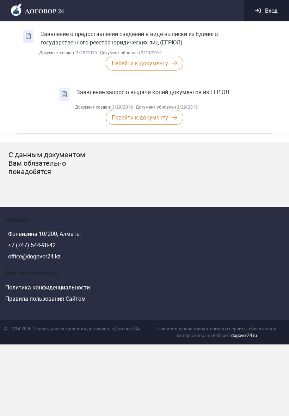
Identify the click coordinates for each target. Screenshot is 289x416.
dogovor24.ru (244, 335)
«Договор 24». (126, 328)
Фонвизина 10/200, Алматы (44, 234)
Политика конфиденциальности (47, 287)
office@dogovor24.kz (34, 256)
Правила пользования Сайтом (45, 298)
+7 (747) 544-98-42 (32, 245)
